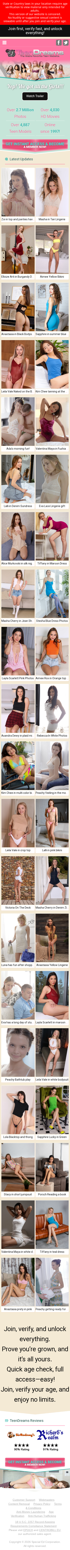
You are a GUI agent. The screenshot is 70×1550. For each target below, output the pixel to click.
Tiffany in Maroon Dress (52, 563)
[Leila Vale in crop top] (18, 823)
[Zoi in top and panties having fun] (18, 192)
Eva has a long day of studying (19, 1022)
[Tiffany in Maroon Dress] (52, 536)
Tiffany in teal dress (52, 1251)
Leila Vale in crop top (18, 850)
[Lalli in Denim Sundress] (18, 479)
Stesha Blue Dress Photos (52, 620)
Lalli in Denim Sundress (18, 506)
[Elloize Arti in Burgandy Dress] (18, 249)
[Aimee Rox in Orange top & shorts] (52, 651)
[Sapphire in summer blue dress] (52, 307)
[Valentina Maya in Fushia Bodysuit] (52, 421)
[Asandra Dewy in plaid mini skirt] (18, 708)
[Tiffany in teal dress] (52, 1224)
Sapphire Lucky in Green (52, 1137)
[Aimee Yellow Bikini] (52, 249)
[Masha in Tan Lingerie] (52, 192)
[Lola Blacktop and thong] (18, 1110)
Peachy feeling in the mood (52, 792)
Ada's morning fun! (18, 448)
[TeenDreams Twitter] (65, 44)
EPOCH (28, 1530)
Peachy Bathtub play (18, 1079)
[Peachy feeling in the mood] (52, 765)
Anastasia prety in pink (18, 1309)
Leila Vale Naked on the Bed (18, 391)
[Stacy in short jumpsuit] (18, 1167)
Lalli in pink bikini (52, 850)
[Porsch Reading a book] (52, 1167)
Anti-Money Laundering (30, 1511)
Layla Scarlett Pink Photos (18, 678)
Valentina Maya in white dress (19, 1251)
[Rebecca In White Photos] (52, 708)
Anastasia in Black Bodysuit (18, 334)
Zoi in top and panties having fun (21, 219)
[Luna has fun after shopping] (18, 938)
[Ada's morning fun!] (18, 421)
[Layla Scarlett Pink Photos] (18, 651)
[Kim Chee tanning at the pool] (52, 364)
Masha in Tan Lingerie (52, 219)
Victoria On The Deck (18, 907)
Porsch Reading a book (52, 1194)
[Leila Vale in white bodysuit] (52, 1052)
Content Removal (19, 1503)
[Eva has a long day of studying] (18, 995)
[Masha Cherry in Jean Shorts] (18, 593)
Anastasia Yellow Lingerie (52, 965)
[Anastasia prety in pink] (18, 1282)
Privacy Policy (41, 1503)
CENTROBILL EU (49, 1530)
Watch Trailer (35, 96)
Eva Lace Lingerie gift (52, 506)
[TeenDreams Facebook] (58, 44)
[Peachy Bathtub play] (18, 1052)
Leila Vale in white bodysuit (52, 1079)
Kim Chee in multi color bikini (18, 792)
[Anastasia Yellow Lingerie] (52, 938)
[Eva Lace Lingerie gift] (52, 479)
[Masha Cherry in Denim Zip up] (52, 880)
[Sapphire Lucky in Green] (52, 1110)
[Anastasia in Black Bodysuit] (18, 307)
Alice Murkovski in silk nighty (18, 563)
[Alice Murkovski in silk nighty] (18, 536)
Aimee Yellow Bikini (52, 276)
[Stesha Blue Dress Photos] (52, 593)
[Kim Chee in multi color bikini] (18, 765)
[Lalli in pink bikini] (52, 823)
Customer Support (24, 1499)
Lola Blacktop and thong (18, 1137)
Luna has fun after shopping (18, 965)
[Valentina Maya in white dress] (18, 1224)
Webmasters (46, 1499)
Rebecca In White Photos (52, 735)
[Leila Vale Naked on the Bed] (18, 364)
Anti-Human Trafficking (42, 1515)
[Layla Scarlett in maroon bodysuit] (52, 995)
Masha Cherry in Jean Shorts (19, 620)
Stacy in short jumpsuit (18, 1194)
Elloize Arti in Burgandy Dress (19, 276)
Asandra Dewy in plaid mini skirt (20, 735)
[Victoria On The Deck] (18, 880)
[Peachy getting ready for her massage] (52, 1282)
